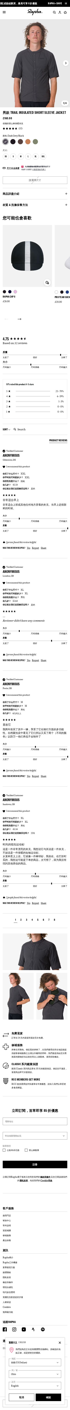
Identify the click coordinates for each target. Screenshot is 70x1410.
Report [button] (35, 547)
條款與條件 (45, 1176)
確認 (48, 1397)
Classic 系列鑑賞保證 (25, 1064)
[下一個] (19, 319)
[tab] (58, 441)
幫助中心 (7, 1220)
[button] (15, 920)
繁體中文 (13, 1342)
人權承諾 (7, 1302)
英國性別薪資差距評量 (13, 1297)
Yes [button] (28, 547)
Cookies (7, 1307)
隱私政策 (24, 1180)
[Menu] (4, 12)
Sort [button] (5, 429)
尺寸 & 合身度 (13, 168)
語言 (14, 1382)
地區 (14, 1358)
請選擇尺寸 (35, 180)
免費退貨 (17, 1033)
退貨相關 (7, 1230)
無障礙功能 (8, 1312)
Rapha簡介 (8, 1257)
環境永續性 (8, 1287)
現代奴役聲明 (9, 1292)
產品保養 (7, 1240)
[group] (35, 339)
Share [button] (43, 547)
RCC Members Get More (26, 1079)
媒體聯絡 (7, 1272)
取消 (21, 1397)
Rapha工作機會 (10, 1262)
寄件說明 (7, 1225)
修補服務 (17, 1045)
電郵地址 (9, 1121)
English (22, 1342)
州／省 (15, 1370)
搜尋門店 (7, 1215)
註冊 (35, 1164)
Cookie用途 (46, 1180)
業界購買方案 (9, 1267)
